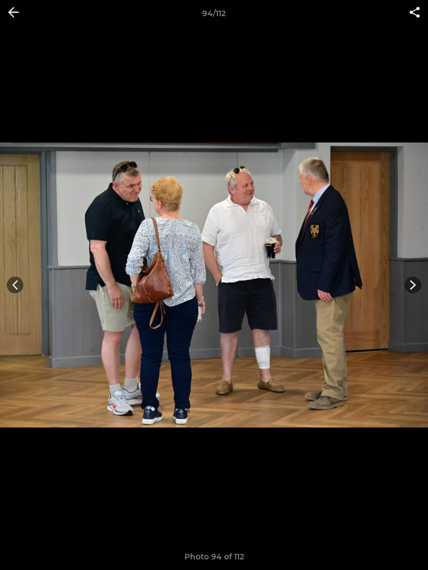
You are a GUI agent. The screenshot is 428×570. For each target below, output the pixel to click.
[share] (414, 13)
